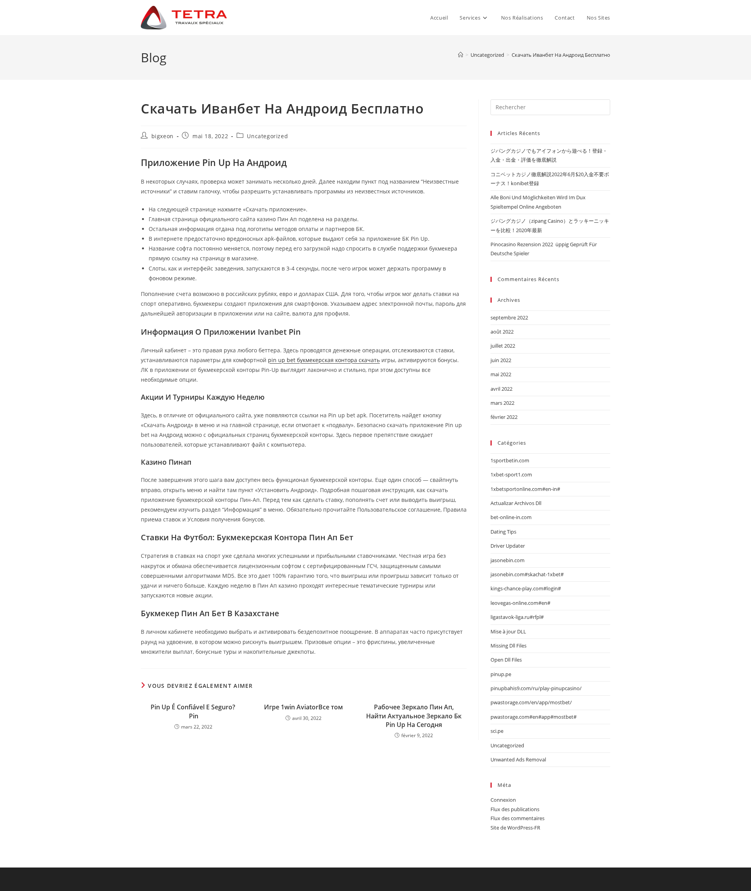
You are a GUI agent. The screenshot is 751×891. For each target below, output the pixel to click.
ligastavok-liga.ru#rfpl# (517, 616)
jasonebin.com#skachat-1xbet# (527, 574)
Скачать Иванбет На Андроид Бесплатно (561, 54)
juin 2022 (500, 360)
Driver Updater (507, 545)
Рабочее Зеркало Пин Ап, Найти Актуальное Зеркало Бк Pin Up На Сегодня (414, 716)
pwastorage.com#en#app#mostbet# (533, 716)
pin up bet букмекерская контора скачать (324, 360)
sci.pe (496, 730)
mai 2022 (500, 374)
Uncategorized (267, 136)
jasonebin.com (507, 560)
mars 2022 (502, 402)
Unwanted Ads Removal (518, 759)
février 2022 (503, 416)
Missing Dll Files (508, 645)
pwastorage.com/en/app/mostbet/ (531, 702)
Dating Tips (503, 531)
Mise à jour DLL (508, 631)
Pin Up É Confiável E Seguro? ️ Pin (194, 711)
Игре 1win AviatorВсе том (303, 707)
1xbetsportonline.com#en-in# (525, 488)
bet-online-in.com (511, 517)
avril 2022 (501, 388)
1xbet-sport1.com (511, 474)
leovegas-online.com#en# (520, 602)
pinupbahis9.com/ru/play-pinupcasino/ (536, 688)
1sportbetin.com (509, 460)
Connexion (503, 799)
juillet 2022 (502, 345)
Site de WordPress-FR (515, 827)
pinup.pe (500, 674)
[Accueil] (460, 54)
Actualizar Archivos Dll (515, 503)
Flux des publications (514, 809)
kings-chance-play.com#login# (525, 588)
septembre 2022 (509, 317)
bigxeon (162, 136)
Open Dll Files (506, 659)
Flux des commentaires (517, 818)
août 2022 (502, 331)
